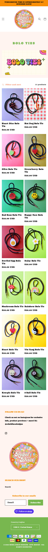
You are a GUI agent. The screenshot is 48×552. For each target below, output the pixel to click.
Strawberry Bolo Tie (34, 170)
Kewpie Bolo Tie (11, 392)
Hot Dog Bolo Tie (33, 123)
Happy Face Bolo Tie (33, 216)
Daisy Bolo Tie (32, 260)
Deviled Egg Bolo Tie (11, 262)
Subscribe (36, 503)
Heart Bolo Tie (10, 349)
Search (8, 487)
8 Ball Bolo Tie (32, 392)
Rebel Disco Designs (18, 545)
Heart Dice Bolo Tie (10, 124)
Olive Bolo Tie (9, 169)
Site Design (34, 545)
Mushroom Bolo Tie (12, 306)
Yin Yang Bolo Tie (34, 349)
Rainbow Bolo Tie (34, 306)
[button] (3, 19)
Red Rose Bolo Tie (12, 215)
